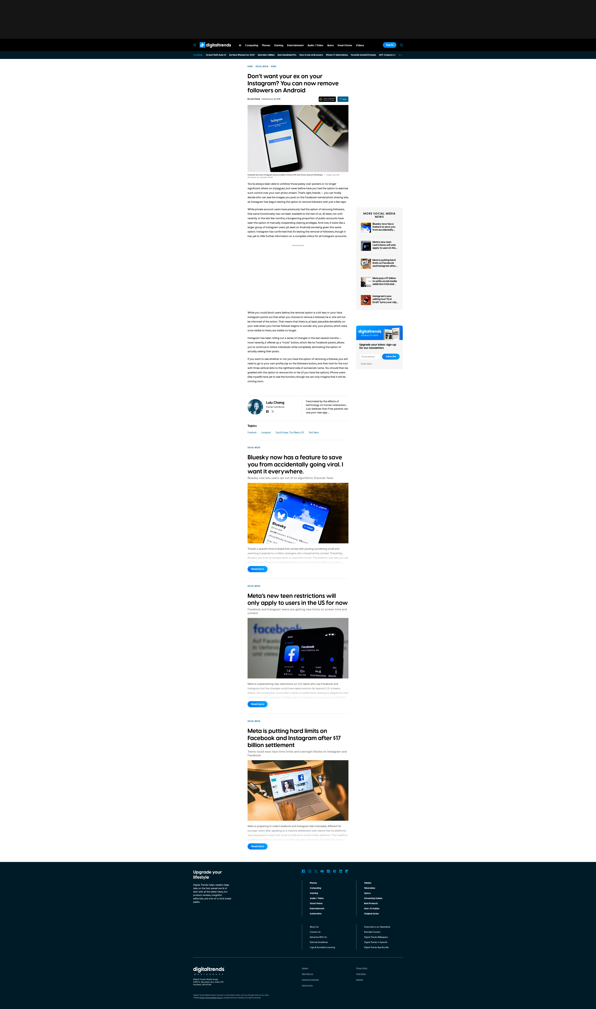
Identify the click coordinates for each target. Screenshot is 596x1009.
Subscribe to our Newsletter (377, 926)
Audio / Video (317, 898)
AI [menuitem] (240, 45)
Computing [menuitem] (251, 45)
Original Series (371, 913)
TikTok (328, 871)
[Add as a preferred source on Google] (327, 99)
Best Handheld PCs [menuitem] (287, 55)
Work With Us (307, 974)
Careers (305, 968)
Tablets (367, 883)
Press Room (361, 974)
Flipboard (346, 871)
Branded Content (372, 932)
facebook (267, 411)
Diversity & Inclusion (310, 979)
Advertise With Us (318, 937)
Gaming (314, 893)
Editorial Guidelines (319, 942)
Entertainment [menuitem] (295, 45)
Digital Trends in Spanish (375, 942)
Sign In (389, 45)
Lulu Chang (255, 99)
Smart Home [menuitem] (345, 45)
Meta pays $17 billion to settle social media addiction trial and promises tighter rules (384, 283)
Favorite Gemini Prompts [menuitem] (363, 55)
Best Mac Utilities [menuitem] (266, 55)
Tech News (314, 432)
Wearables (369, 888)
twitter (272, 411)
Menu (194, 45)
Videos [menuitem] (360, 45)
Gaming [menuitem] (278, 45)
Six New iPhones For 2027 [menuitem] (242, 55)
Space (367, 893)
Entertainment (317, 908)
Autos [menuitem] (330, 45)
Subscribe (391, 356)
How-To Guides (371, 908)
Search (401, 45)
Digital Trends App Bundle (376, 947)
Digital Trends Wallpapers (376, 937)
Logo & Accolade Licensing (322, 947)
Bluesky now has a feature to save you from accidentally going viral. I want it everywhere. (383, 230)
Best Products (371, 903)
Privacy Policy (366, 363)
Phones (313, 883)
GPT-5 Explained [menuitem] (387, 55)
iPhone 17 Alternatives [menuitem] (337, 55)
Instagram (279, 188)
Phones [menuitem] (266, 45)
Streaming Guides (373, 898)
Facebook (252, 432)
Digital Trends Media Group (210, 997)
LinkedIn (340, 871)
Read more (257, 569)
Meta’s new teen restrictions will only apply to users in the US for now (384, 246)
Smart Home (316, 903)
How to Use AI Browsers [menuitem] (311, 55)
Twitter (315, 871)
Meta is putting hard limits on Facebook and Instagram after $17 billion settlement (384, 264)
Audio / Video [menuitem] (315, 45)
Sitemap (359, 979)
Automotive (316, 913)
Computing (315, 888)
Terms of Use (307, 985)
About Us (314, 926)
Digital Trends (210, 49)
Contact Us (315, 932)
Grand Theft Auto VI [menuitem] (216, 55)
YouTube (322, 871)
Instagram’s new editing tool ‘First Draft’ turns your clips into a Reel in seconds (384, 301)
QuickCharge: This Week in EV (290, 432)
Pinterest (334, 871)
